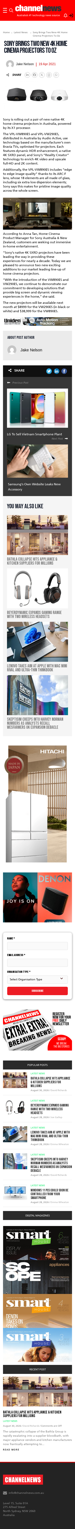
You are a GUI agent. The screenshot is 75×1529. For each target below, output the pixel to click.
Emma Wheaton (60, 1144)
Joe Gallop (56, 1117)
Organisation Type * (18, 972)
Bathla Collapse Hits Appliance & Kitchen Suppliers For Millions (50, 1082)
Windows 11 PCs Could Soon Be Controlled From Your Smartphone (49, 1194)
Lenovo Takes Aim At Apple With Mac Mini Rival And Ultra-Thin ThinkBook (50, 1136)
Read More (11, 1449)
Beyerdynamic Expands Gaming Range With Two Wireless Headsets (50, 1109)
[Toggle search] (11, 10)
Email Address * (16, 955)
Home (6, 32)
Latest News (21, 32)
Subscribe (38, 991)
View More (11, 1228)
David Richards (59, 1090)
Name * (11, 938)
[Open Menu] (5, 10)
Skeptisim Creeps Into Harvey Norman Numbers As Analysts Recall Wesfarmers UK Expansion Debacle (51, 1165)
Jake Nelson (31, 350)
